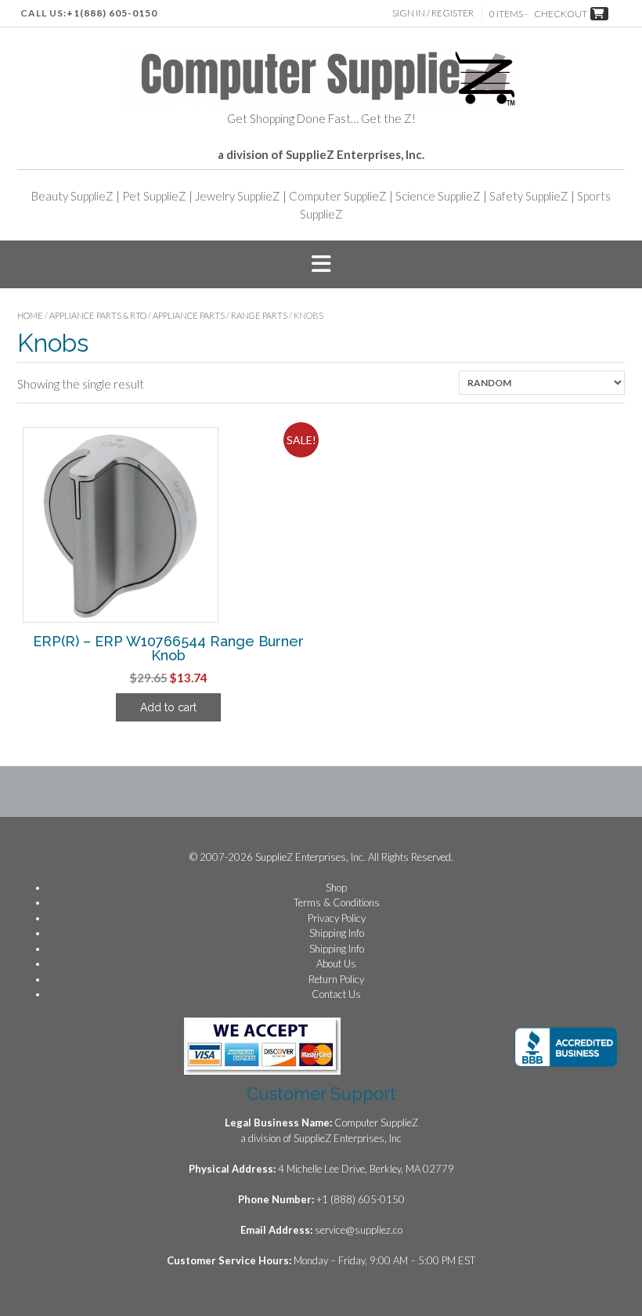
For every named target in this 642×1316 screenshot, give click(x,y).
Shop (336, 887)
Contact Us (336, 994)
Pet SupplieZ (154, 196)
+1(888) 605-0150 (112, 13)
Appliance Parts (189, 315)
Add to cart (168, 707)
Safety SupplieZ (528, 196)
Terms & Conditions (337, 902)
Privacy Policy (337, 918)
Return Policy (336, 979)
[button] (321, 264)
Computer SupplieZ (338, 196)
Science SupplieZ (438, 196)
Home (30, 315)
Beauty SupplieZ (72, 196)
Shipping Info (336, 933)
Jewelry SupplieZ (237, 196)
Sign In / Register (433, 13)
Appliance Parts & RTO (97, 315)
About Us (336, 963)
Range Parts (259, 315)
